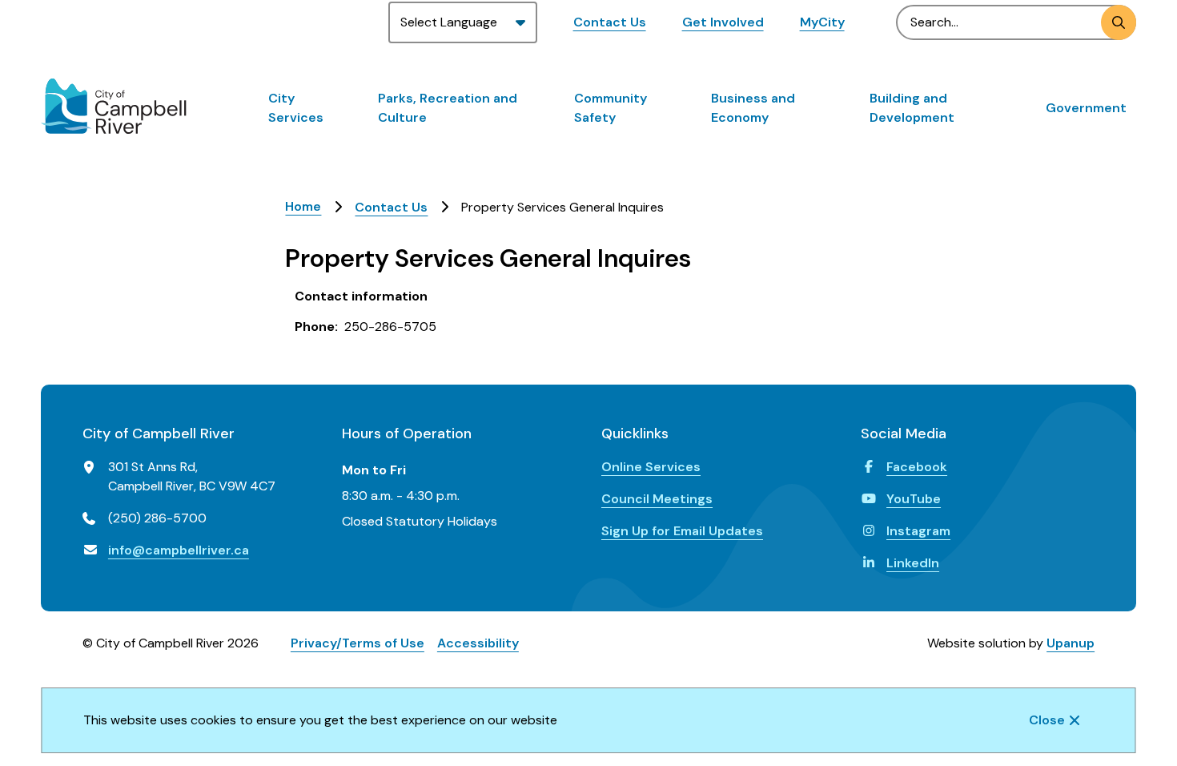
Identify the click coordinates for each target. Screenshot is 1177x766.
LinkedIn (912, 562)
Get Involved (723, 22)
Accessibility (478, 643)
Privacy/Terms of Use (357, 643)
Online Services (651, 466)
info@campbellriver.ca (178, 550)
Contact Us (609, 22)
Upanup (1070, 643)
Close (1047, 720)
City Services (295, 108)
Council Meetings (657, 498)
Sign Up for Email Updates (682, 530)
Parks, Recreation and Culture (447, 108)
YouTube (913, 498)
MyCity (822, 22)
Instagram (918, 530)
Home (303, 206)
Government (1086, 107)
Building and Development (912, 108)
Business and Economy (753, 108)
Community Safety (610, 108)
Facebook (916, 466)
